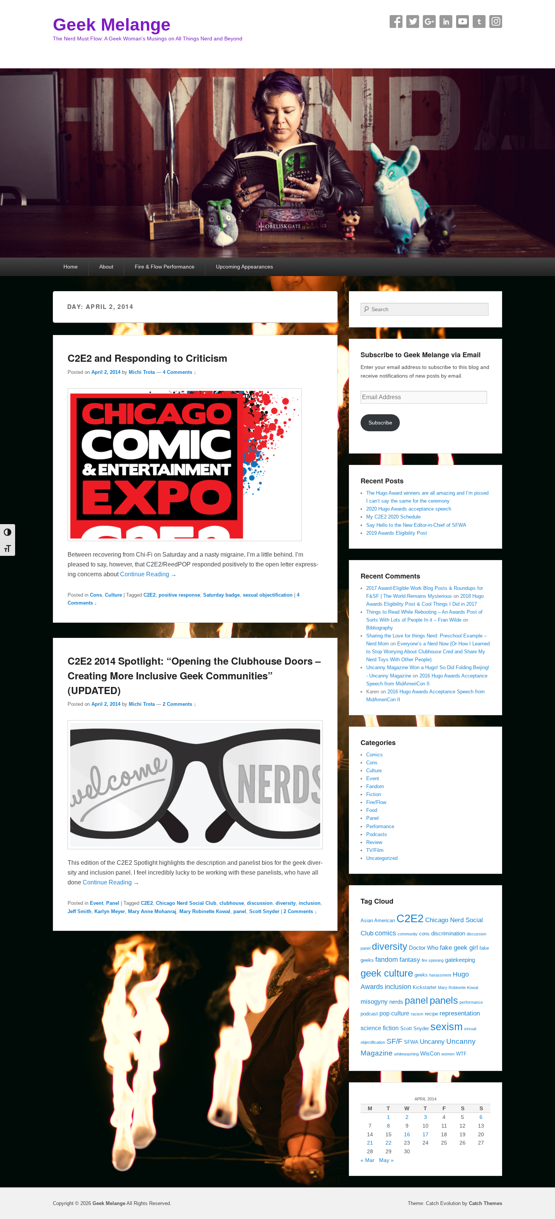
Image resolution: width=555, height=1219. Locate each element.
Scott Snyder (264, 911)
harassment (440, 975)
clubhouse (231, 903)
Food (371, 810)
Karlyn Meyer (109, 911)
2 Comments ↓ (179, 704)
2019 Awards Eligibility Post (396, 533)
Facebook (396, 21)
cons (424, 934)
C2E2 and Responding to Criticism (147, 358)
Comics (374, 755)
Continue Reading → (148, 574)
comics (385, 933)
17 (425, 1134)
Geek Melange (112, 24)
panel (239, 911)
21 (370, 1143)
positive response (179, 595)
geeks (421, 975)
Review (374, 842)
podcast (369, 1014)
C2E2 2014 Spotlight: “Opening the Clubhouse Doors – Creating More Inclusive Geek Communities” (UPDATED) (194, 675)
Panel (112, 903)
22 (388, 1143)
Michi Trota (142, 372)
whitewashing (406, 1054)
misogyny (374, 1001)
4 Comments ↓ (179, 372)
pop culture (394, 1013)
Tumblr (479, 21)
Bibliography (379, 628)
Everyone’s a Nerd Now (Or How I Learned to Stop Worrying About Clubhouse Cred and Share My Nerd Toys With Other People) (428, 651)
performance (471, 1002)
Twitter (412, 21)
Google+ (429, 21)
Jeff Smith (79, 911)
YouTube (462, 21)
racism (417, 1014)
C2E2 (149, 595)
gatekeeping (460, 960)
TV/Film (375, 850)
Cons (96, 595)
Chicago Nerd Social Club (186, 903)
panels (444, 1000)
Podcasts (376, 834)
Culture (113, 595)
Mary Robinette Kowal (204, 911)
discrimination (448, 933)
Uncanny (432, 1041)
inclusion (310, 903)
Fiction (373, 794)
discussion (260, 903)
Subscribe (380, 423)
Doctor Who (423, 948)
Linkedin (445, 21)
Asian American (378, 920)
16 (407, 1134)
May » (386, 1160)
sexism (446, 1026)
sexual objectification (268, 595)
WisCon (430, 1054)
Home (70, 267)
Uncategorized (382, 858)
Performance (380, 826)
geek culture (387, 973)
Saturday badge (221, 595)
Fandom (375, 786)
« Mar (368, 1160)
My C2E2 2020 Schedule (393, 517)
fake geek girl (459, 947)
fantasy (409, 959)
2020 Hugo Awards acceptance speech (408, 509)
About (106, 267)
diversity (286, 903)
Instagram (495, 21)
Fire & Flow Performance (164, 267)
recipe (431, 1014)
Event (96, 903)
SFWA (411, 1042)
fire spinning (433, 960)
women (448, 1054)
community (408, 934)
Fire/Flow (376, 802)
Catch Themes (485, 1203)
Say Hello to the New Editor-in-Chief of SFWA (416, 525)
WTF (461, 1054)
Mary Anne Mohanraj (152, 911)
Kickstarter (424, 987)
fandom (386, 959)
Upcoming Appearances (244, 267)
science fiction (380, 1028)
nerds (396, 1002)
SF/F (394, 1041)
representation (459, 1013)
